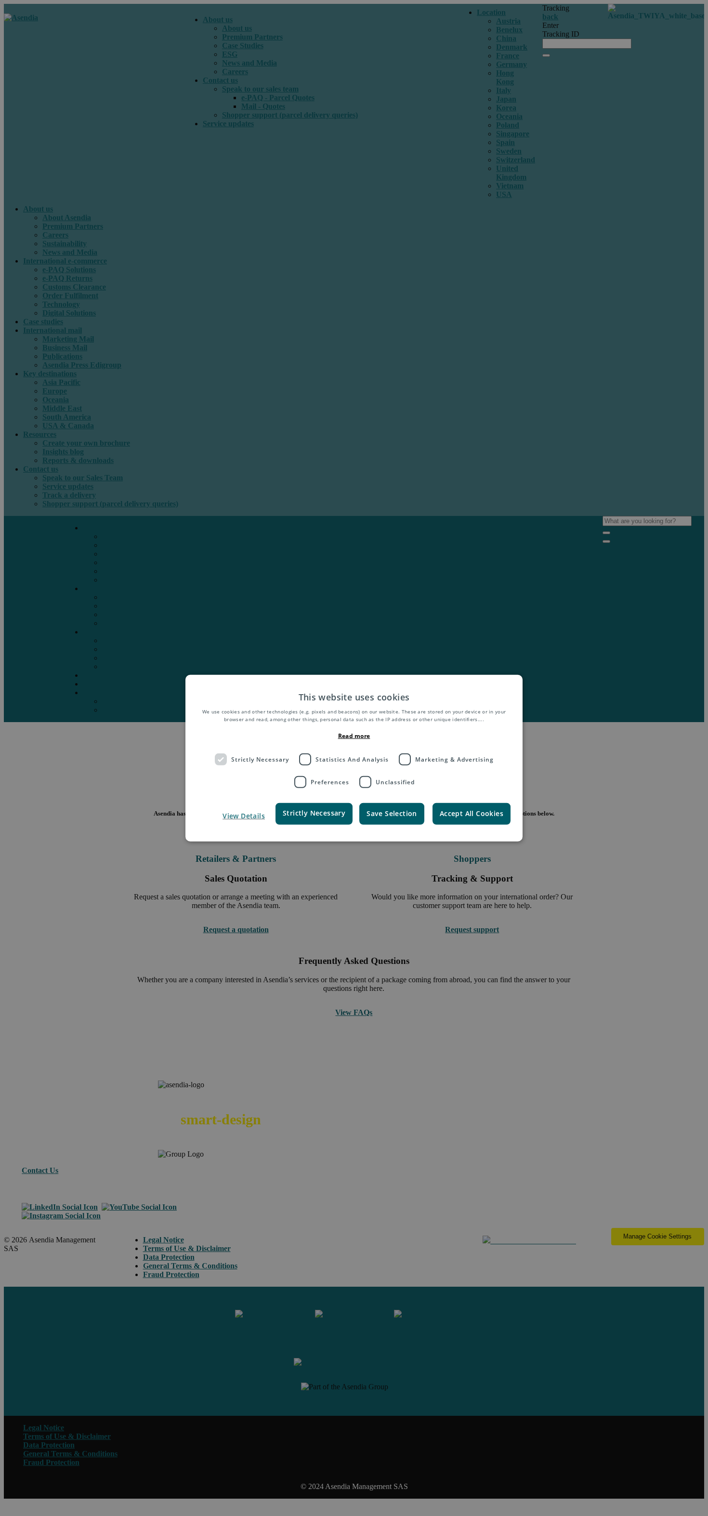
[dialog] (354, 757)
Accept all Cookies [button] (471, 813)
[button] (234, 816)
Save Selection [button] (392, 813)
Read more (354, 736)
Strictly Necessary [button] (314, 812)
